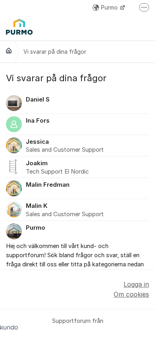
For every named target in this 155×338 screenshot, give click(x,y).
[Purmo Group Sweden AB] (8, 50)
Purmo (110, 7)
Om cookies (131, 294)
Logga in (136, 284)
